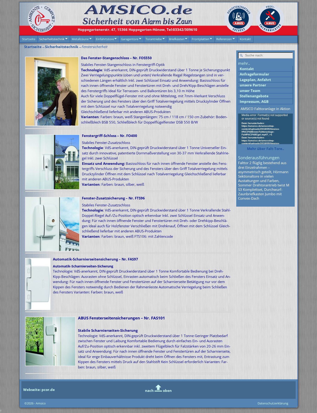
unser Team (250, 90)
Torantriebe (154, 39)
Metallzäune (80, 39)
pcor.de (48, 389)
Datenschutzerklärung (273, 403)
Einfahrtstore (105, 39)
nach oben (158, 390)
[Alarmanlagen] (269, 31)
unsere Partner (253, 85)
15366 (122, 29)
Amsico (41, 403)
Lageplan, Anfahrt (255, 79)
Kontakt (245, 39)
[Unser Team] (137, 23)
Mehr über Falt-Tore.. (265, 148)
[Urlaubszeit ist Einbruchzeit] (237, 31)
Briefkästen (176, 39)
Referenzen (224, 39)
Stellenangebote (254, 96)
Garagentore (129, 39)
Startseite (28, 39)
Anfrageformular (254, 74)
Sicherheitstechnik (52, 39)
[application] (265, 129)
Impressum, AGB (254, 101)
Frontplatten (200, 39)
